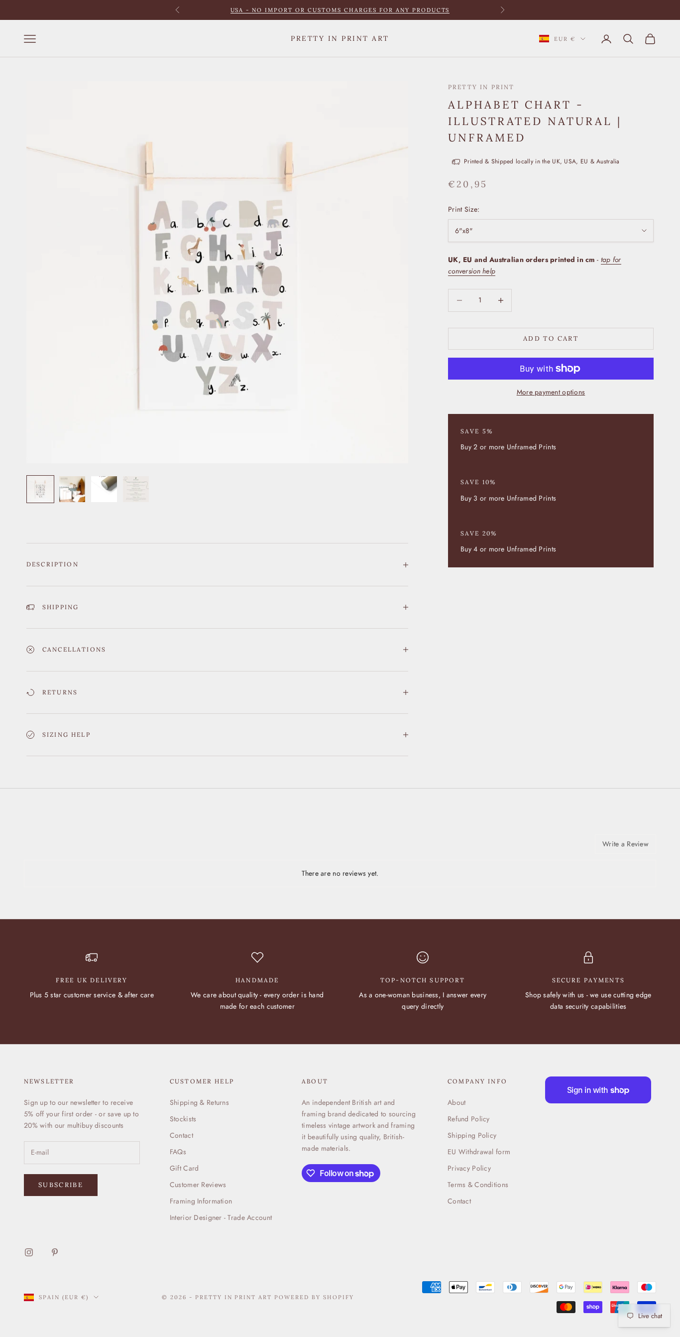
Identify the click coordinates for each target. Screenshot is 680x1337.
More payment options (551, 392)
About (456, 1102)
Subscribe (60, 1185)
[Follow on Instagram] (29, 1252)
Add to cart (550, 338)
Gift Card (184, 1168)
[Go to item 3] (104, 489)
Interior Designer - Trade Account (221, 1217)
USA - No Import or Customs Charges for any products (340, 9)
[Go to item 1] (40, 489)
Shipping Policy (472, 1135)
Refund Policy (469, 1119)
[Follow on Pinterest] (55, 1252)
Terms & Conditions (478, 1185)
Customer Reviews (198, 1185)
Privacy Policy (469, 1168)
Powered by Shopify (314, 1297)
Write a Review (625, 844)
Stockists (183, 1119)
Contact (181, 1135)
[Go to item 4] (136, 489)
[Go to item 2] (72, 489)
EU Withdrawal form (479, 1152)
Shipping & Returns (199, 1102)
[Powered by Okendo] (68, 848)
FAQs (178, 1152)
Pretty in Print (481, 87)
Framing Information (201, 1201)
